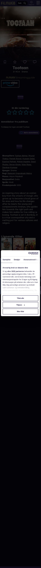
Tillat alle (20, 298)
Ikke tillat (20, 311)
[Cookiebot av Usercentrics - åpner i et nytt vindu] (28, 253)
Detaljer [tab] (17, 260)
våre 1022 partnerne (15, 271)
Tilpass (19, 305)
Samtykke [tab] (6, 260)
